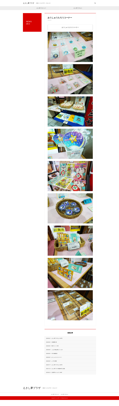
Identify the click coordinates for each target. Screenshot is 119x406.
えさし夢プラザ (28, 3)
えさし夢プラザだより (77, 8)
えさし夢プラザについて (41, 8)
